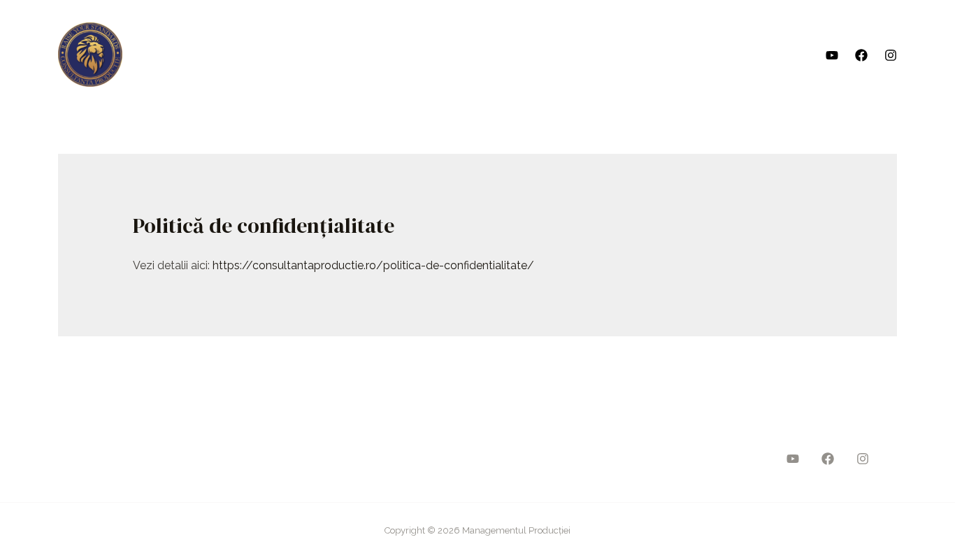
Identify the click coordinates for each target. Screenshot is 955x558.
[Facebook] (861, 55)
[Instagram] (890, 55)
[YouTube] (832, 55)
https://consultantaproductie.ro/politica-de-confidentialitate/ (373, 265)
